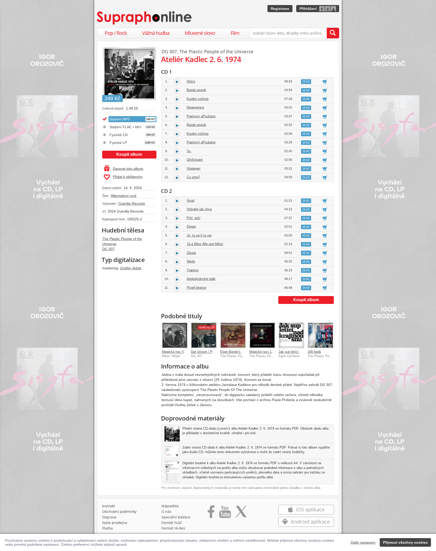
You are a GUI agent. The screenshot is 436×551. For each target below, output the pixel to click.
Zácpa (191, 253)
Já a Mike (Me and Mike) (205, 244)
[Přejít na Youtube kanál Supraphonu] (225, 513)
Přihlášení (308, 9)
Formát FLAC (171, 522)
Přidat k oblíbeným (128, 177)
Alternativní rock (124, 196)
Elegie (191, 226)
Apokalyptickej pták (201, 279)
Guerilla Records (131, 203)
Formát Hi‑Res (173, 528)
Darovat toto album (128, 169)
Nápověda (170, 506)
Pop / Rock (116, 33)
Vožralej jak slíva (199, 209)
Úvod (190, 200)
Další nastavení (363, 542)
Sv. (189, 151)
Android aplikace (309, 521)
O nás (166, 511)
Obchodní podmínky (119, 511)
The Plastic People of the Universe (216, 51)
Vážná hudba (155, 33)
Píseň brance (196, 288)
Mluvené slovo (200, 33)
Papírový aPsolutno (201, 116)
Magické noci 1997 (263, 352)
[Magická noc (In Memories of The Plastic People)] (174, 335)
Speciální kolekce (175, 517)
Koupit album (129, 154)
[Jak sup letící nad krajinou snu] (291, 335)
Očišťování (195, 160)
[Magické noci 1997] (262, 335)
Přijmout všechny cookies (405, 542)
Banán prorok (196, 90)
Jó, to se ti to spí (199, 235)
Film (235, 33)
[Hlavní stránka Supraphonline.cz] (144, 18)
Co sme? (193, 177)
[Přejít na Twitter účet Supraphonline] (241, 513)
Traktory (193, 270)
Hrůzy (191, 81)
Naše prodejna (114, 522)
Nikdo (191, 261)
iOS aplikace (309, 509)
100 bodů (314, 352)
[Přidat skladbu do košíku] (325, 81)
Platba (107, 528)
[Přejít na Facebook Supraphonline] (211, 513)
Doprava (109, 517)
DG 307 (108, 249)
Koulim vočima (197, 99)
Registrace (280, 9)
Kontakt (108, 506)
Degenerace (195, 107)
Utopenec (194, 168)
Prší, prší (193, 218)
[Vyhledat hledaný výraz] (332, 33)
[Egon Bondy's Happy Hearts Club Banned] (233, 335)
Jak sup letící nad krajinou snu (301, 352)
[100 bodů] (320, 335)
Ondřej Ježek (130, 268)
